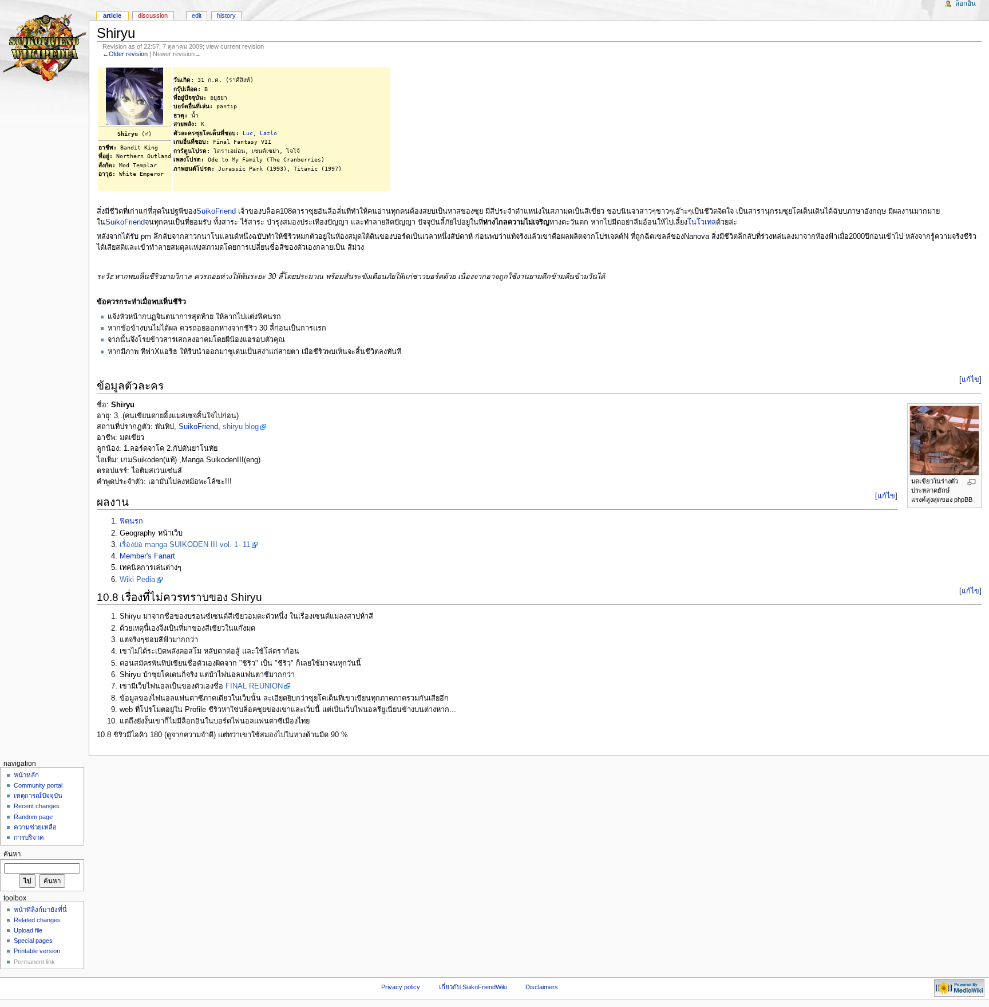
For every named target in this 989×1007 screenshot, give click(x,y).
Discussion (153, 15)
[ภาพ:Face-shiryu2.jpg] (134, 95)
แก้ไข (970, 380)
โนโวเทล (701, 222)
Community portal (38, 785)
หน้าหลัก (26, 775)
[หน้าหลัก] (44, 44)
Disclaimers (541, 987)
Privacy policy (400, 987)
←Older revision (125, 53)
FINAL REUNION (254, 686)
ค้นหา (12, 854)
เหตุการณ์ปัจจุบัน (38, 795)
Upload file (28, 930)
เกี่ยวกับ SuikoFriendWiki (473, 987)
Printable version (37, 950)
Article (112, 15)
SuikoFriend (216, 211)
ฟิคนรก (131, 521)
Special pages (33, 940)
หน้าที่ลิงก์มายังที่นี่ (40, 909)
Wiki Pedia (137, 580)
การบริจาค (29, 837)
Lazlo (268, 132)
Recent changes (37, 806)
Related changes (37, 919)
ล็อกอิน (965, 3)
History (226, 15)
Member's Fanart (147, 556)
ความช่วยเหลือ (35, 827)
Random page (33, 816)
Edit (196, 15)
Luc (248, 132)
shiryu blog (241, 427)
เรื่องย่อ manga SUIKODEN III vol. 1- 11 (185, 545)
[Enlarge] (971, 482)
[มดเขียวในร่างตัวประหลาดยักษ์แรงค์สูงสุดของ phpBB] (944, 440)
